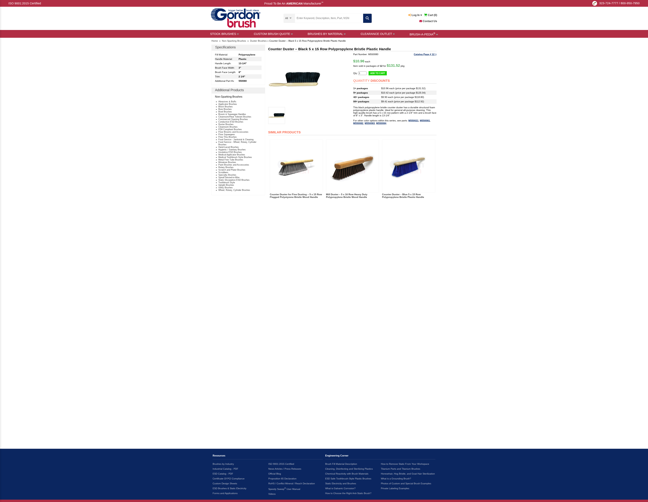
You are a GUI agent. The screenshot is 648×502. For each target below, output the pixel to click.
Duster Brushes (226, 124)
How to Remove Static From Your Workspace (405, 464)
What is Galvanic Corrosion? (340, 488)
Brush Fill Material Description (341, 464)
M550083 (370, 123)
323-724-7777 (608, 3)
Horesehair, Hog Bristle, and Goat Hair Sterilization (408, 473)
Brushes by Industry (223, 464)
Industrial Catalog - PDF (225, 468)
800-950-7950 (630, 3)
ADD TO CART (377, 73)
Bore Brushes (225, 109)
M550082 (358, 123)
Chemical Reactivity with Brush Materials (346, 473)
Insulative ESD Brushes (230, 152)
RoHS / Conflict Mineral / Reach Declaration (291, 483)
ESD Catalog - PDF (223, 473)
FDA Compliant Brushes (230, 129)
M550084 (381, 123)
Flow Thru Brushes (227, 137)
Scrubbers (223, 172)
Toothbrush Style (226, 182)
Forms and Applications (225, 493)
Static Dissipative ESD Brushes (234, 180)
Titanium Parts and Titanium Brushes (400, 468)
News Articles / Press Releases (284, 468)
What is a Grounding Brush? (396, 478)
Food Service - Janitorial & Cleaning (235, 139)
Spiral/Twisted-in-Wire (228, 177)
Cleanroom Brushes (228, 127)
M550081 (425, 120)
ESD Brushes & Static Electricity (229, 488)
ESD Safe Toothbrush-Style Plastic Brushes (348, 478)
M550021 (413, 120)
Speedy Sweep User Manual (284, 488)
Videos (272, 494)
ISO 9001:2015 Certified (24, 3)
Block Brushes (225, 106)
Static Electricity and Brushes (340, 483)
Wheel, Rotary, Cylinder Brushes (234, 190)
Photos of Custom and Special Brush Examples (406, 483)
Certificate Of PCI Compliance (229, 478)
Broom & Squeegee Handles (232, 114)
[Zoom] (294, 79)
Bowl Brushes (225, 111)
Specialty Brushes (227, 175)
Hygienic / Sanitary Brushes (232, 149)
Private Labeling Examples (395, 488)
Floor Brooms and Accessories (233, 132)
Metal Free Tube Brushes (230, 159)
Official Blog (274, 473)
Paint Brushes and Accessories (233, 165)
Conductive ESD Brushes (230, 122)
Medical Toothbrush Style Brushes (235, 157)
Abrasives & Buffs (227, 101)
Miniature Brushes (227, 162)
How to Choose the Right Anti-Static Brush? (348, 493)
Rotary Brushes (226, 167)
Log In (415, 15)
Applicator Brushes (227, 104)
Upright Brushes (226, 185)
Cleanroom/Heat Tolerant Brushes (234, 116)
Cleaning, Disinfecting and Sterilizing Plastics (349, 468)
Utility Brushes (225, 187)
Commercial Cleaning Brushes (233, 119)
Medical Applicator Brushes (231, 154)
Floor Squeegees (226, 134)
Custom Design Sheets (225, 483)
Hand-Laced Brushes (228, 147)
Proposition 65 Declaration (282, 478)
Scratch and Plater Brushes (231, 170)
